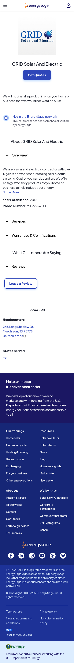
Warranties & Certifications (33, 235)
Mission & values (16, 497)
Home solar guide (50, 466)
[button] (11, 193)
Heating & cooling (17, 452)
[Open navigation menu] (5, 5)
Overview (19, 155)
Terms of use (14, 611)
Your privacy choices (19, 634)
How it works (14, 504)
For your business (17, 473)
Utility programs (50, 522)
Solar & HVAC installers (54, 497)
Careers (11, 511)
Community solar (17, 445)
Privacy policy (48, 611)
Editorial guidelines (17, 526)
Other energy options (19, 480)
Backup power (15, 459)
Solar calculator (49, 438)
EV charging (13, 466)
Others (44, 530)
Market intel (47, 473)
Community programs (54, 515)
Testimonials (14, 533)
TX (5, 358)
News (43, 452)
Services (18, 221)
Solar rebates (48, 445)
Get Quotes (37, 75)
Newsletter (47, 480)
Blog (43, 459)
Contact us (13, 518)
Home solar (13, 438)
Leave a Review (20, 283)
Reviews (18, 266)
